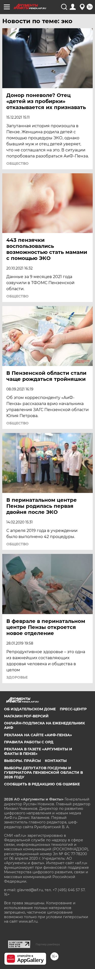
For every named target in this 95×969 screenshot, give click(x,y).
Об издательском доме (30, 709)
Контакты (56, 760)
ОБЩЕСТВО (17, 163)
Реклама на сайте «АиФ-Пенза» (38, 735)
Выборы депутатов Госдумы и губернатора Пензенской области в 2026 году (43, 772)
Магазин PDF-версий (26, 716)
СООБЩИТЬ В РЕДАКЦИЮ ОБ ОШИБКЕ (42, 784)
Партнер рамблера (48, 944)
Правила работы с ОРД (28, 742)
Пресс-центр (73, 709)
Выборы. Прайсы (22, 760)
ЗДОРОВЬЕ (17, 677)
